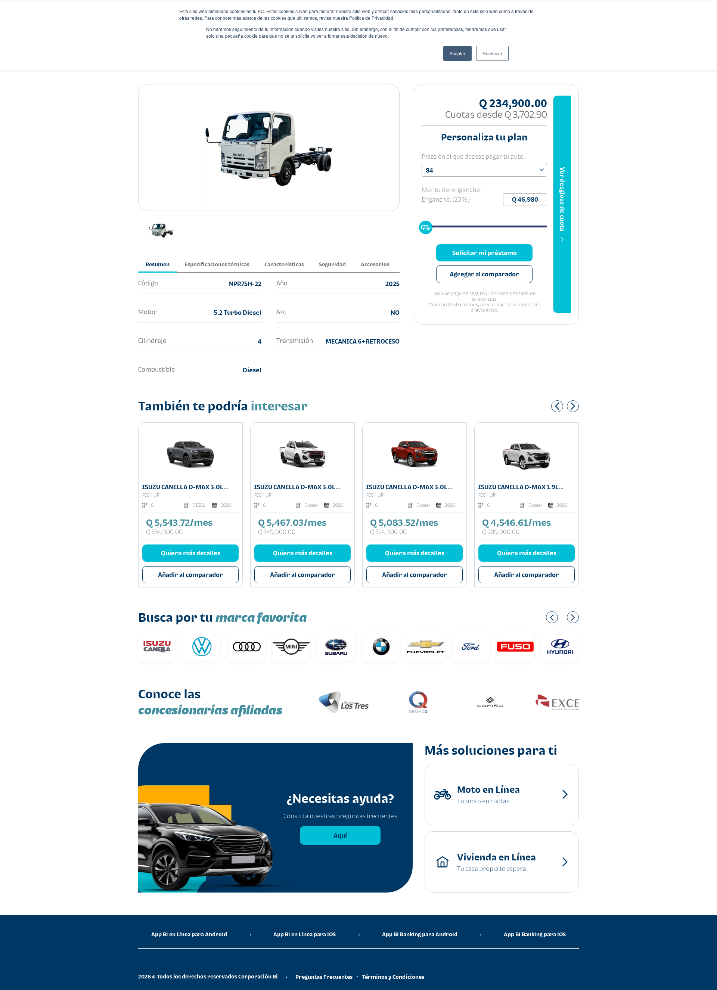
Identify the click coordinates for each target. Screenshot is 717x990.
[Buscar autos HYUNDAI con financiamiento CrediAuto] (560, 646)
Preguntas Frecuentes (324, 977)
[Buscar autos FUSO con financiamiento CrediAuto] (515, 646)
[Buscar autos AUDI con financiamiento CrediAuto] (246, 646)
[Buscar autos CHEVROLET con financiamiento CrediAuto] (425, 646)
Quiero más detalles (190, 553)
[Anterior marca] (552, 617)
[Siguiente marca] (573, 617)
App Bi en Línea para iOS (304, 934)
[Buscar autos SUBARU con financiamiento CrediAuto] (336, 646)
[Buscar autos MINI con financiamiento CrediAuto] (291, 646)
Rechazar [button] (492, 53)
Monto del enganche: (451, 189)
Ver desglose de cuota (562, 199)
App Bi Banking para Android (419, 934)
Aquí (340, 835)
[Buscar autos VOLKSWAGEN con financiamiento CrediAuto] (201, 646)
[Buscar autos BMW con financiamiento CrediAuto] (381, 646)
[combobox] (484, 170)
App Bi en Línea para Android (189, 934)
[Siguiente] (573, 406)
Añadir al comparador (190, 574)
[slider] (423, 225)
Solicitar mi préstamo (484, 253)
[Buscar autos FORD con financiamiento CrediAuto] (470, 646)
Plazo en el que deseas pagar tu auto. (473, 156)
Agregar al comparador (484, 274)
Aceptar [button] (457, 53)
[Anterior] (557, 406)
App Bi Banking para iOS (535, 934)
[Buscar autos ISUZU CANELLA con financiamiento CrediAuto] (157, 646)
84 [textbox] (429, 170)
